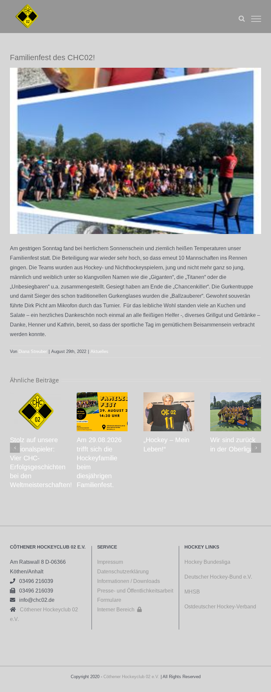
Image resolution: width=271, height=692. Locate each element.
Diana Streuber (33, 351)
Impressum (110, 562)
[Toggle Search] (242, 18)
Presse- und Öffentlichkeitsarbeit (135, 591)
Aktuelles (99, 351)
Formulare (109, 600)
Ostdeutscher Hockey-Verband (220, 606)
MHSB (192, 592)
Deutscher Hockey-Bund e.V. (218, 577)
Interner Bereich (119, 609)
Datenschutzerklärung (123, 571)
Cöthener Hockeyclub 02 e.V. (131, 676)
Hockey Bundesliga (207, 562)
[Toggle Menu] (256, 19)
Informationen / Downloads (128, 581)
